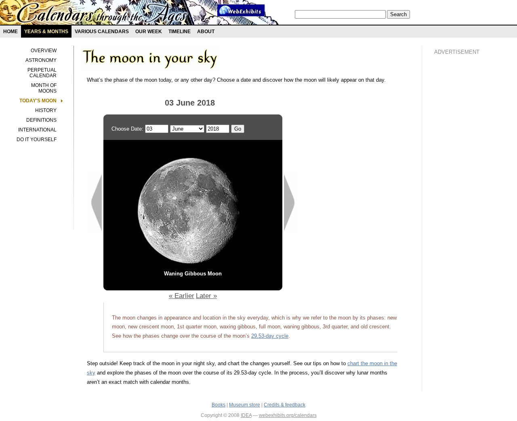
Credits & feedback (284, 405)
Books (218, 405)
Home (10, 31)
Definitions (41, 120)
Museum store (244, 405)
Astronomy (41, 60)
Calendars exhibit (102, 14)
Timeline (179, 31)
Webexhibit (241, 10)
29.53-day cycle (269, 336)
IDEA (246, 415)
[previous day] (95, 230)
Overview (44, 50)
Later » (206, 296)
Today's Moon (38, 101)
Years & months (46, 31)
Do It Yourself (37, 139)
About (205, 31)
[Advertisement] (466, 198)
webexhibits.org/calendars (288, 415)
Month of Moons (44, 88)
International (37, 130)
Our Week (148, 31)
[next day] (290, 230)
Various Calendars (102, 31)
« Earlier (181, 296)
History (46, 110)
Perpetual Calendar (42, 72)
